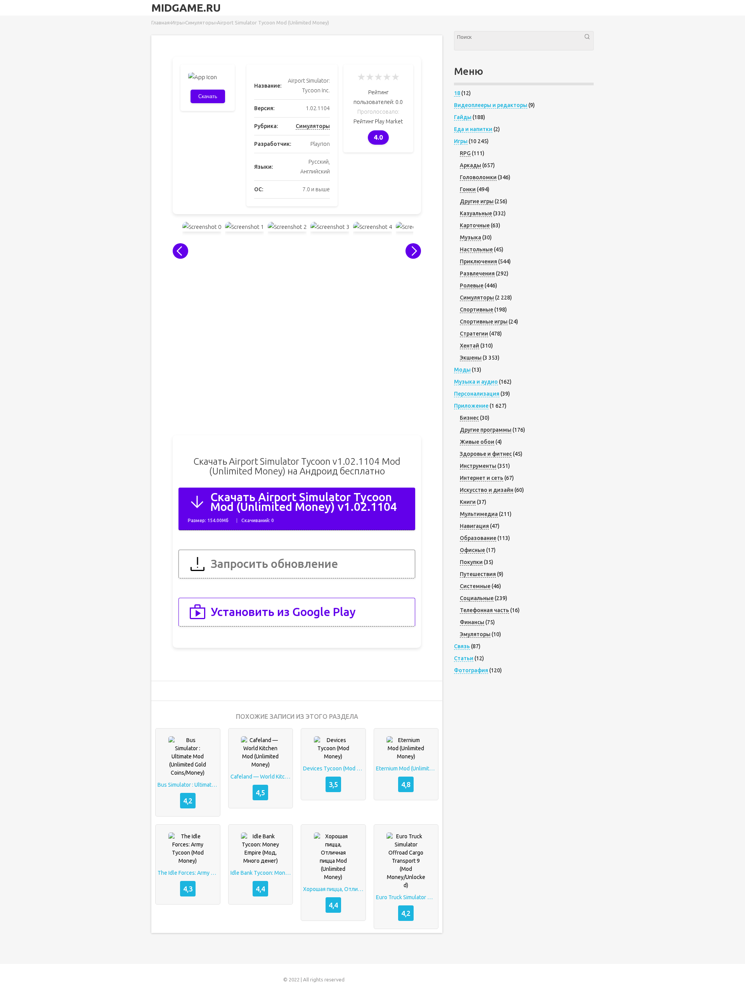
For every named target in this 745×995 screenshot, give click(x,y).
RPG (465, 153)
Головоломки (478, 177)
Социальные (477, 598)
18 (457, 93)
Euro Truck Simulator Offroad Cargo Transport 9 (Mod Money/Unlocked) (406, 897)
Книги (468, 502)
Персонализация (476, 394)
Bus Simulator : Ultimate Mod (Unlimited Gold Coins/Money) (188, 785)
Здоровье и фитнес (486, 454)
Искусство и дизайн (486, 490)
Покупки (471, 562)
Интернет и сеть (481, 478)
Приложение (471, 406)
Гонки (468, 189)
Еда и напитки (473, 129)
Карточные (475, 225)
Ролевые (471, 285)
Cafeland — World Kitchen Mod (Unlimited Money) (260, 777)
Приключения (478, 261)
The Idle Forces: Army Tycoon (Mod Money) (188, 873)
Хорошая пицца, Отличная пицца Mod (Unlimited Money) (333, 889)
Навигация (474, 526)
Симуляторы (313, 126)
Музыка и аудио (476, 382)
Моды (462, 370)
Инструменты (478, 466)
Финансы (472, 622)
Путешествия (478, 574)
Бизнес (469, 418)
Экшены (471, 358)
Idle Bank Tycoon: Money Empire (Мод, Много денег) (260, 873)
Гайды (462, 117)
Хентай (469, 346)
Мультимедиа (479, 514)
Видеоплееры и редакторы (490, 105)
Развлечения (477, 273)
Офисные (472, 550)
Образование (478, 538)
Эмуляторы (475, 634)
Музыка (470, 237)
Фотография (471, 670)
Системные (475, 586)
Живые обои (477, 442)
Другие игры (477, 201)
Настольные (476, 249)
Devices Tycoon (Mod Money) (333, 768)
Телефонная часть (484, 610)
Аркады (470, 165)
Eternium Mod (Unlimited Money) (406, 768)
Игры (461, 141)
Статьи (463, 658)
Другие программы (485, 430)
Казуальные (476, 213)
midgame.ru (186, 8)
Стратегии (474, 334)
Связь (462, 646)
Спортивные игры (484, 321)
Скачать (207, 96)
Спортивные (476, 309)
